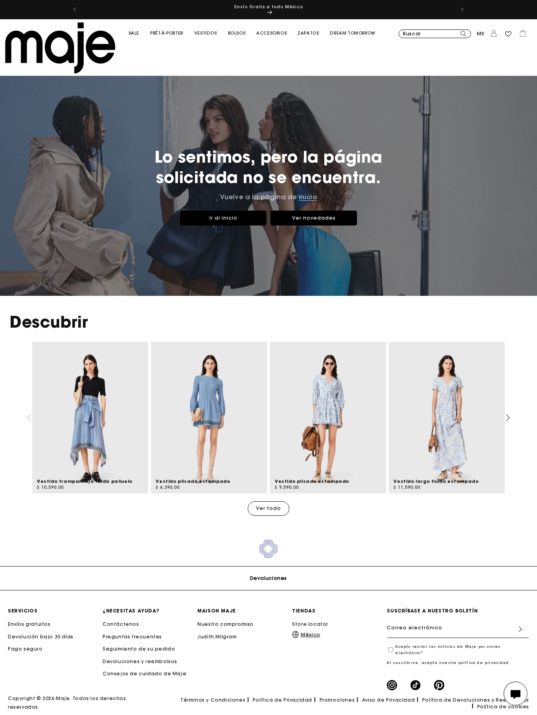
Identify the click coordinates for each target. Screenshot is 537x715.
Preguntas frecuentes (132, 637)
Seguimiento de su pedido (139, 649)
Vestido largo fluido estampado (436, 481)
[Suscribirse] (520, 629)
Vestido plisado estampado (193, 481)
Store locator (310, 624)
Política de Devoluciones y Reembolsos (475, 700)
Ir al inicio (223, 217)
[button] (134, 49)
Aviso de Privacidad (388, 700)
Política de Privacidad (282, 700)
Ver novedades (314, 217)
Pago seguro (25, 649)
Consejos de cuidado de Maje (144, 673)
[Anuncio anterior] (74, 9)
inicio (308, 197)
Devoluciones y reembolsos (140, 661)
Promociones (337, 700)
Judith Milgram (217, 637)
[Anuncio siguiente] (462, 9)
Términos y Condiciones (212, 700)
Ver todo (268, 508)
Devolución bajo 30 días (41, 637)
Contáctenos (121, 624)
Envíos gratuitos (29, 624)
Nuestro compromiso (225, 624)
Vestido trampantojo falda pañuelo (84, 481)
